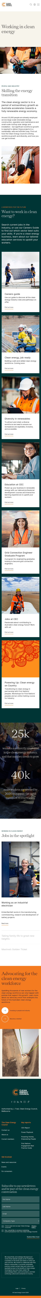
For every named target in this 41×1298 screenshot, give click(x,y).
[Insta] (14, 1102)
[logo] (7, 4)
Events (4, 1167)
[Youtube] (24, 1102)
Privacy (23, 1288)
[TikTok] (28, 1101)
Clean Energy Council (19, 1292)
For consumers (7, 1171)
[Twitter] (21, 1102)
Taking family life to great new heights (18, 937)
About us (5, 1135)
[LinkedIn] (18, 1102)
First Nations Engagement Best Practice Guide (27, 1146)
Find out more (9, 307)
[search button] (31, 4)
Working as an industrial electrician (15, 904)
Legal (16, 1288)
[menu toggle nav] (38, 4)
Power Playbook (27, 1132)
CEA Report (25, 1128)
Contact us (5, 1130)
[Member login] (35, 4)
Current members (8, 1139)
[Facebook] (11, 1102)
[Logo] (20, 1092)
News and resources (9, 1162)
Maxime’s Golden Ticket (14, 949)
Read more (5, 923)
